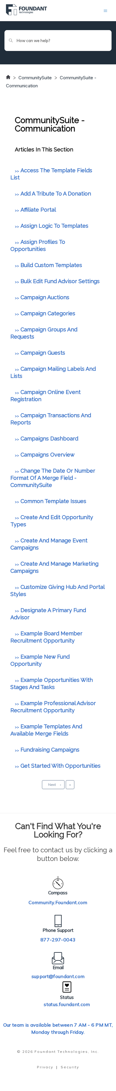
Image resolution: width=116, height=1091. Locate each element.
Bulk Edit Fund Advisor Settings (60, 281)
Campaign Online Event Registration (45, 395)
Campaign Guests (43, 353)
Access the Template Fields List (51, 174)
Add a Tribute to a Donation (56, 193)
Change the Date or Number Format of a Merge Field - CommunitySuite (52, 478)
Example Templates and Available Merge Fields (46, 730)
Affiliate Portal (38, 210)
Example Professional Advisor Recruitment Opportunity (53, 706)
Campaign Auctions (45, 297)
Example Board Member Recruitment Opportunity (46, 637)
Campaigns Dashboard (49, 438)
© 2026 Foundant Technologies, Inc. (58, 1051)
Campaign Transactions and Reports (50, 419)
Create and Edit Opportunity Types (51, 520)
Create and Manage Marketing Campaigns (54, 567)
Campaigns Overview (48, 454)
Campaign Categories (48, 313)
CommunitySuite (35, 77)
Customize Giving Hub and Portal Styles (57, 590)
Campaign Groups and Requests (43, 333)
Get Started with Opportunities (61, 766)
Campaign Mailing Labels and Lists (53, 372)
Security (70, 1067)
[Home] (26, 13)
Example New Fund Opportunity (40, 660)
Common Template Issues (53, 501)
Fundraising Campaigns (50, 750)
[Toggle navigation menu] (105, 10)
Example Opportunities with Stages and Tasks (51, 683)
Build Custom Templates (51, 265)
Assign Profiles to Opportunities (37, 245)
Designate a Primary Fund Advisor (48, 613)
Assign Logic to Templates (54, 226)
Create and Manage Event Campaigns (48, 544)
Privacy (45, 1067)
